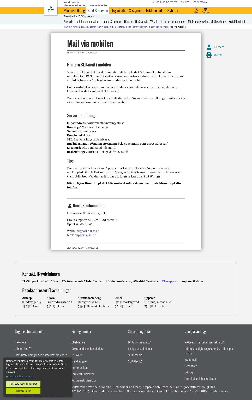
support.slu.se (86, 231)
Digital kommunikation (87, 21)
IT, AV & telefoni (117, 27)
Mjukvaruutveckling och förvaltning (207, 21)
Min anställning (74, 10)
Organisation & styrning (127, 10)
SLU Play (133, 361)
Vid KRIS (201, 391)
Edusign (189, 372)
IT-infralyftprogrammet (173, 21)
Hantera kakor (219, 391)
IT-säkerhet (141, 21)
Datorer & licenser (111, 21)
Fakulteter (21, 342)
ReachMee (191, 366)
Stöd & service (98, 10)
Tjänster (128, 21)
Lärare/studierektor (82, 374)
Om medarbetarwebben (108, 391)
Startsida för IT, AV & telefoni (79, 16)
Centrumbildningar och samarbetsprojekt (39, 355)
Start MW (68, 27)
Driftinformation (137, 342)
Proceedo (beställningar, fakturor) (204, 342)
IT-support (170, 281)
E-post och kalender (158, 27)
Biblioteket (21, 348)
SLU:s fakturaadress (140, 391)
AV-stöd (154, 21)
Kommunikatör (80, 368)
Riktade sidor (155, 10)
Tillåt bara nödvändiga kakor (23, 383)
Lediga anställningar (140, 348)
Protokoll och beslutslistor (200, 378)
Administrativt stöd (99, 27)
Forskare (76, 355)
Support (68, 21)
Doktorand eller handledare (87, 348)
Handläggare (79, 361)
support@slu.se (85, 235)
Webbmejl (191, 359)
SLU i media (135, 355)
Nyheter (172, 10)
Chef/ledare (78, 342)
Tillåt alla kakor (23, 390)
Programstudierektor (83, 380)
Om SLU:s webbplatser (172, 391)
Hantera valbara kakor (19, 376)
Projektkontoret (237, 21)
